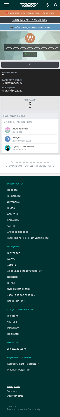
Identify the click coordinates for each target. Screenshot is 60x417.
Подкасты (13, 333)
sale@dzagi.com (16, 348)
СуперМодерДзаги (23, 146)
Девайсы (12, 276)
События (12, 213)
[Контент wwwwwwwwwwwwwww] (30, 65)
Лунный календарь (18, 288)
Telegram (12, 315)
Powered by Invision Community (23, 409)
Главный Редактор (18, 369)
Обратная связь (15, 396)
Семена (11, 264)
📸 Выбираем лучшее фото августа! (30, 27)
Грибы (11, 282)
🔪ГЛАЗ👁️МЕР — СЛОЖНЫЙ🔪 (30, 20)
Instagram (13, 327)
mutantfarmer (20, 128)
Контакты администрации (23, 363)
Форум (11, 258)
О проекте (12, 391)
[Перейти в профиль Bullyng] (7, 139)
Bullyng (16, 137)
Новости (12, 189)
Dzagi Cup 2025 (16, 300)
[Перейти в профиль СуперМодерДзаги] (7, 148)
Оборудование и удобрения (24, 270)
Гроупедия (13, 252)
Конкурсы (13, 219)
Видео (11, 207)
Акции (11, 225)
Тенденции (14, 195)
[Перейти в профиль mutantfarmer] (7, 130)
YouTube (12, 321)
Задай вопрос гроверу (21, 294)
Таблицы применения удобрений (28, 237)
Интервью (13, 201)
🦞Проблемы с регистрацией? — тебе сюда (30, 13)
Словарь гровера (17, 231)
